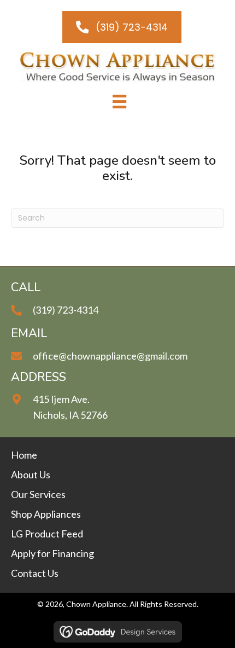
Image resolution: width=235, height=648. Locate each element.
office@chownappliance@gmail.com (110, 356)
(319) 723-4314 (65, 310)
